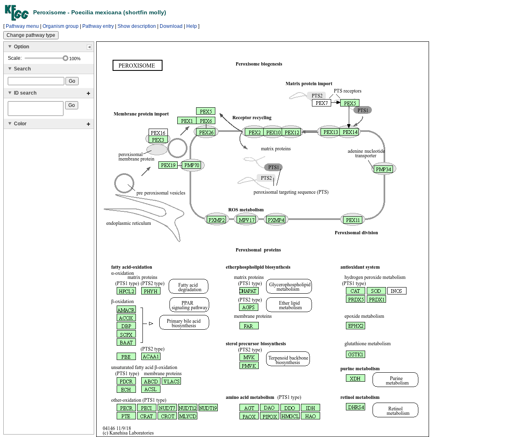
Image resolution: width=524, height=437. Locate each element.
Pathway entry (98, 26)
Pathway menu (22, 26)
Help (191, 26)
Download (171, 26)
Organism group (61, 26)
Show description (136, 26)
